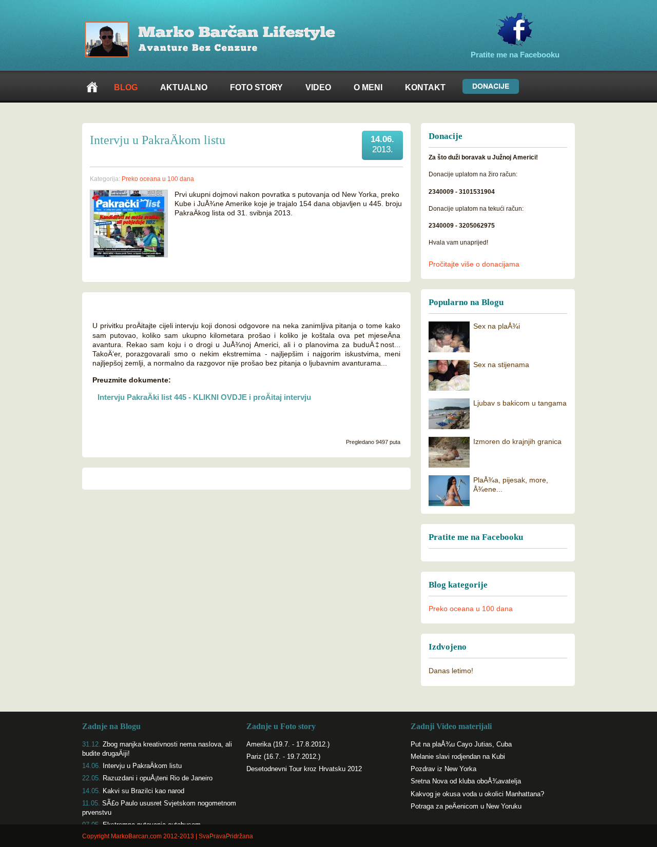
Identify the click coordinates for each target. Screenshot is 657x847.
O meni (368, 87)
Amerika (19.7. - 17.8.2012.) (288, 744)
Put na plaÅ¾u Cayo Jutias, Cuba (461, 744)
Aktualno (183, 87)
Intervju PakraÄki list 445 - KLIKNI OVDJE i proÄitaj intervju (204, 397)
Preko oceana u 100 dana (471, 608)
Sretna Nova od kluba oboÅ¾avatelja (466, 781)
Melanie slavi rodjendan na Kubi (458, 756)
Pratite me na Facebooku (515, 54)
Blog (126, 87)
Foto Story (256, 87)
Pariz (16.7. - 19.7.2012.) (283, 756)
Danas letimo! (451, 671)
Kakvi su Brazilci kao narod (143, 791)
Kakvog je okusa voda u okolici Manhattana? (477, 794)
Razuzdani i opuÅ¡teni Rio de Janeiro (157, 778)
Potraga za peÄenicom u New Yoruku (466, 806)
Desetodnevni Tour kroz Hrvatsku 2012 (304, 769)
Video (318, 87)
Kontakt (425, 87)
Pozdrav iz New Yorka (443, 769)
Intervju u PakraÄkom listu (142, 766)
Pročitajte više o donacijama (474, 264)
